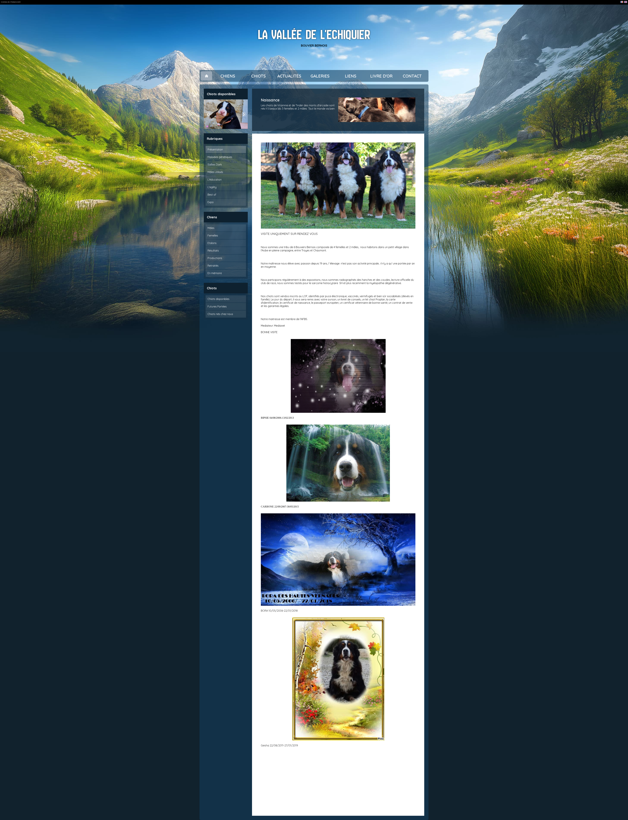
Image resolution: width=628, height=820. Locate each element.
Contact (412, 76)
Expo (211, 202)
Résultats (213, 250)
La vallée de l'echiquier (314, 34)
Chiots (258, 76)
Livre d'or (381, 76)
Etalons (212, 243)
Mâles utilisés (215, 172)
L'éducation (215, 179)
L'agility (212, 187)
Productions (215, 258)
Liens (350, 76)
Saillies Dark (215, 164)
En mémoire (215, 273)
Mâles (211, 228)
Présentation (215, 149)
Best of (212, 194)
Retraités (213, 265)
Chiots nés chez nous (220, 314)
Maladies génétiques (220, 157)
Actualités (289, 76)
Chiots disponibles (218, 299)
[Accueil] (206, 76)
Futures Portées (217, 306)
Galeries (320, 76)
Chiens (227, 76)
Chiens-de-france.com (11, 2)
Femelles (213, 235)
